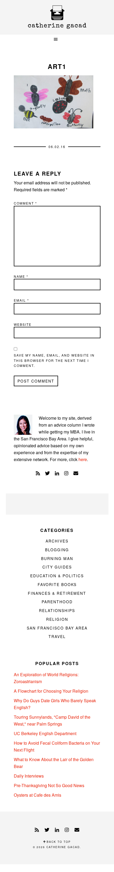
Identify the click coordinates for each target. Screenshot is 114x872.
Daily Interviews (29, 776)
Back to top (58, 842)
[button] (57, 39)
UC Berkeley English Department (45, 733)
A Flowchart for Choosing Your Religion (51, 691)
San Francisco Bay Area (57, 628)
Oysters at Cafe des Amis (37, 795)
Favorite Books (57, 584)
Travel (57, 636)
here (82, 459)
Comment (25, 203)
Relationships (57, 610)
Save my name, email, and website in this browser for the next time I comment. (54, 360)
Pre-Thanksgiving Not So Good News (49, 785)
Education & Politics (57, 575)
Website (23, 324)
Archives (57, 541)
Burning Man (57, 558)
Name (21, 276)
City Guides (57, 567)
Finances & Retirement (57, 593)
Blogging (57, 549)
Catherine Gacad (57, 17)
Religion (57, 619)
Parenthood (57, 601)
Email (21, 300)
